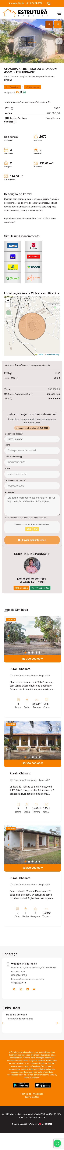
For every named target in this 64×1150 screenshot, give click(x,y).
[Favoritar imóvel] (58, 620)
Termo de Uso (32, 1097)
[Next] (56, 635)
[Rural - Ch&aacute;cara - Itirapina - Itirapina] (24, 13)
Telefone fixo (15, 480)
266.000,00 (53, 113)
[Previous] (9, 635)
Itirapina (23, 76)
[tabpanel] (32, 41)
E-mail (7, 468)
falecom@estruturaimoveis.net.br (28, 979)
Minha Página (21, 588)
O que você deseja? (14, 434)
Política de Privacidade (32, 1094)
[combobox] (32, 439)
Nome (7, 445)
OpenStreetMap (52, 354)
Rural (6, 76)
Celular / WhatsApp (13, 456)
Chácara (14, 76)
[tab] (49, 24)
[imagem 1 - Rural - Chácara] (32, 635)
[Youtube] (34, 989)
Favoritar (14, 87)
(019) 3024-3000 (34, 3)
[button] (49, 3)
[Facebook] (14, 989)
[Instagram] (21, 989)
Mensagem (10, 492)
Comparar (34, 87)
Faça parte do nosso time (20, 1018)
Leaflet (40, 354)
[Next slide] (59, 41)
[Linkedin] (28, 989)
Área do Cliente (16, 3)
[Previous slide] (5, 41)
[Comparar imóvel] (58, 624)
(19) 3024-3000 (19, 975)
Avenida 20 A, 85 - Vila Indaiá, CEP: (33, 967)
